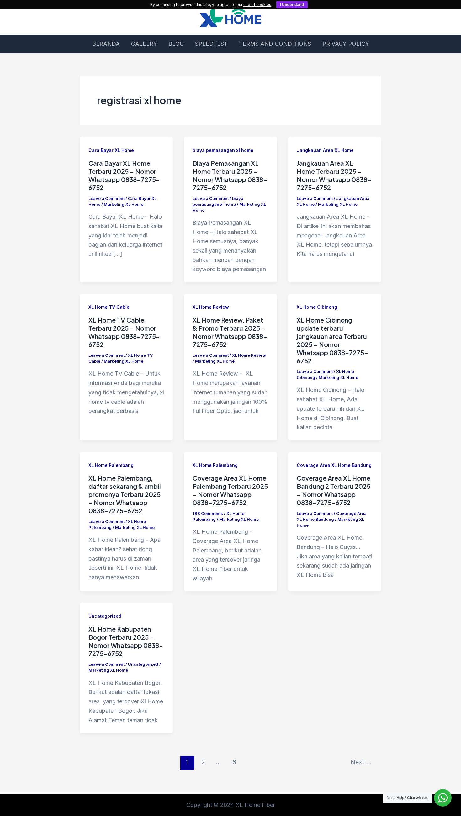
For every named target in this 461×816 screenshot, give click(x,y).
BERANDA (106, 43)
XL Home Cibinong (317, 307)
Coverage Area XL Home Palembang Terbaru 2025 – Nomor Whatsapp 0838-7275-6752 (230, 490)
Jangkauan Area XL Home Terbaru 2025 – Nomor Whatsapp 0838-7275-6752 (334, 175)
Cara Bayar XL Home (111, 150)
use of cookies (257, 4)
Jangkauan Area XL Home (325, 150)
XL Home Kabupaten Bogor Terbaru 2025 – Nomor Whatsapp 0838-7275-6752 (125, 641)
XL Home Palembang (111, 465)
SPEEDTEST (211, 43)
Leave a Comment (106, 198)
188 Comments (208, 513)
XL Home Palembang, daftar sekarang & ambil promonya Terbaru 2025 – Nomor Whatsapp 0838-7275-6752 (124, 494)
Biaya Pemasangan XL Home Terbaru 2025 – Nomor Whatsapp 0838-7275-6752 (230, 175)
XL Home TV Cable (109, 307)
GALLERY (144, 43)
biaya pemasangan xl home (223, 150)
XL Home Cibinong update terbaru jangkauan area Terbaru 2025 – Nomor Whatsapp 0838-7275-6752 (332, 340)
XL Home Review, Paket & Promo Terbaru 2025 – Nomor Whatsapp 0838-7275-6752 (230, 332)
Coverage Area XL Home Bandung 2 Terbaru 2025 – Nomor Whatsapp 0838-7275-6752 (333, 490)
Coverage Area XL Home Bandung (334, 465)
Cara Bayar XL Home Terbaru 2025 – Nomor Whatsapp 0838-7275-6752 (124, 175)
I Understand (292, 4)
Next (361, 762)
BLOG (176, 43)
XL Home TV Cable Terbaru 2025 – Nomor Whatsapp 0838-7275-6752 (124, 332)
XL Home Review (211, 307)
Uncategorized (104, 616)
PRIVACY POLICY (345, 43)
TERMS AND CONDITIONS (275, 43)
